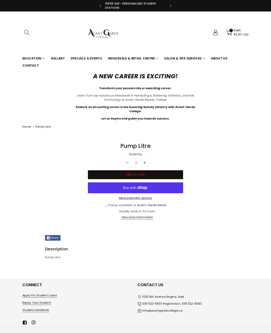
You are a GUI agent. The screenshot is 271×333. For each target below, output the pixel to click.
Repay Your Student (36, 303)
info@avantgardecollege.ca (162, 311)
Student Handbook (35, 310)
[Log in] (217, 32)
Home (26, 127)
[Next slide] (170, 5)
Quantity (135, 154)
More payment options (135, 198)
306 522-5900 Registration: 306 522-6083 (172, 304)
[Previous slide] (100, 5)
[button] (26, 32)
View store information (137, 217)
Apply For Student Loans (39, 295)
